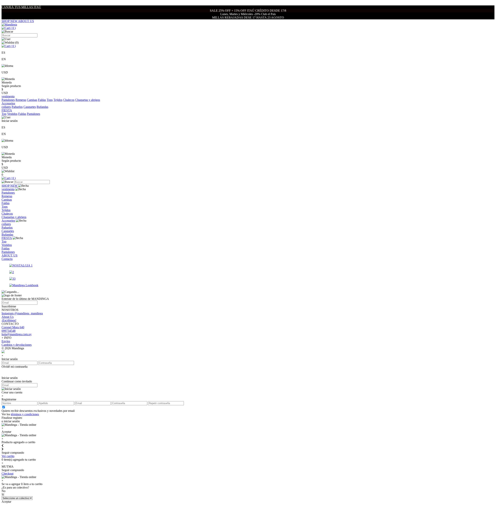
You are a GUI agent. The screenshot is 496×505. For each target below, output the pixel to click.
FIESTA (7, 238)
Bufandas (42, 106)
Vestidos (12, 113)
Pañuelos (17, 106)
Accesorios (8, 220)
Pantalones (8, 100)
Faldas (42, 100)
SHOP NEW (10, 21)
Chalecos (68, 100)
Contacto (7, 259)
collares (6, 106)
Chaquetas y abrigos (87, 100)
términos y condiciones (25, 414)
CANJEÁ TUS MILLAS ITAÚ (21, 7)
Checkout (7, 473)
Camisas (32, 100)
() (13, 28)
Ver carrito (8, 456)
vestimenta (8, 189)
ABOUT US (26, 21)
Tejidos (57, 100)
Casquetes (29, 106)
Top (4, 113)
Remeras (21, 100)
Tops (50, 100)
